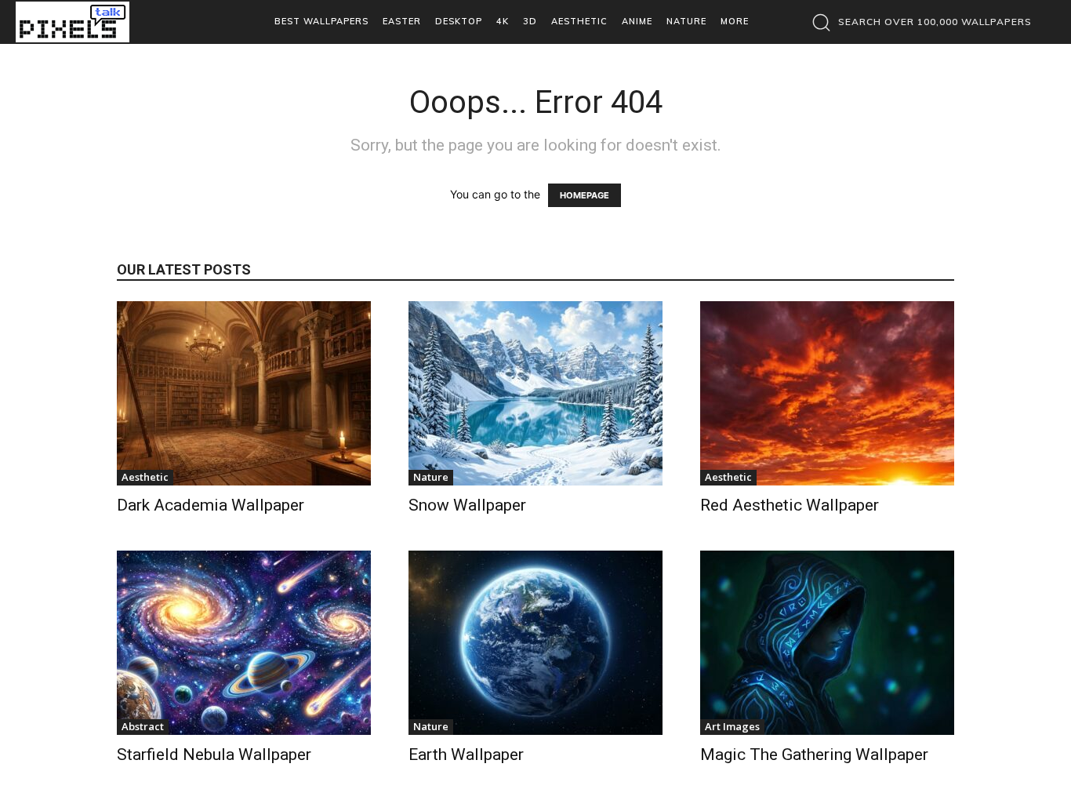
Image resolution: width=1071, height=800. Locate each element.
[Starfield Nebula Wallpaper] (244, 643)
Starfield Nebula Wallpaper (214, 754)
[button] (918, 22)
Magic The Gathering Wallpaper (814, 754)
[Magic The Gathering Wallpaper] (827, 643)
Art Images (732, 726)
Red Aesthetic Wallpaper (789, 505)
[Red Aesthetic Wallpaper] (827, 393)
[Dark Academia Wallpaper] (244, 393)
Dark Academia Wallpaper (210, 505)
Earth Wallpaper (466, 754)
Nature (430, 477)
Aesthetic (145, 477)
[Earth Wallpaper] (535, 643)
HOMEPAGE (584, 195)
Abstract (143, 726)
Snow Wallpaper (467, 505)
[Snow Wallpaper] (535, 393)
